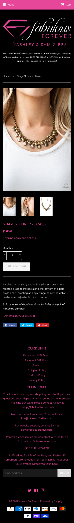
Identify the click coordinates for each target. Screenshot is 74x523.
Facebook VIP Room (37, 360)
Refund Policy (37, 375)
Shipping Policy (37, 370)
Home (6, 76)
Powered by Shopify (51, 501)
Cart (68, 4)
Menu (11, 4)
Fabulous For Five (27, 501)
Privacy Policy (37, 380)
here (53, 441)
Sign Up (64, 473)
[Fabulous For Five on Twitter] (29, 491)
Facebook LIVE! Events (37, 355)
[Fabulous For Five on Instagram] (43, 491)
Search (37, 365)
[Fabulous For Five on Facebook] (36, 491)
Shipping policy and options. (19, 238)
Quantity (8, 248)
